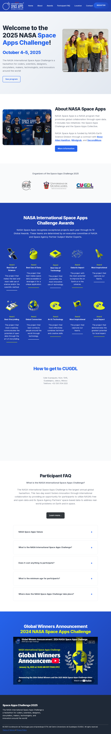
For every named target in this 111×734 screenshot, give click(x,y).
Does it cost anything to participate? (36, 563)
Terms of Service (9, 730)
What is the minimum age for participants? (39, 578)
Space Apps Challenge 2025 (20, 705)
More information (66, 148)
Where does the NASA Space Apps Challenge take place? (46, 594)
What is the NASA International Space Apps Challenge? (45, 547)
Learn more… (55, 515)
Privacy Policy (22, 730)
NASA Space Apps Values (31, 532)
